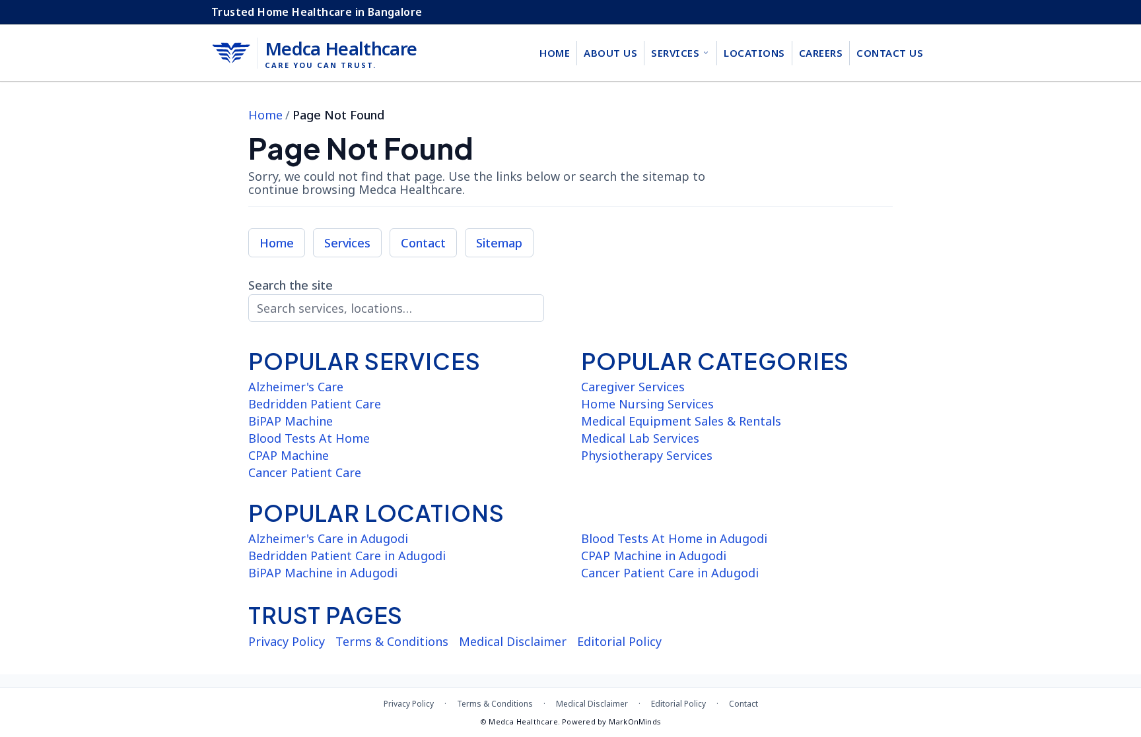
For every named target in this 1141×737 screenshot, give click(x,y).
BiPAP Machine (290, 421)
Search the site (290, 285)
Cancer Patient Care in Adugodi (670, 573)
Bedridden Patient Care (314, 404)
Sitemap (499, 243)
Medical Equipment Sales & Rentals (681, 421)
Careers (821, 52)
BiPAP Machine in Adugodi (323, 573)
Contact (423, 243)
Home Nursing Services (647, 404)
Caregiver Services (633, 387)
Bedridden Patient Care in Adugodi (347, 555)
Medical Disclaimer (513, 641)
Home (554, 52)
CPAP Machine (288, 455)
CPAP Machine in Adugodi (653, 555)
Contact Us (889, 52)
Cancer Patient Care (304, 472)
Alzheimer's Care (295, 387)
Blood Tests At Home (309, 438)
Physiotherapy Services (646, 455)
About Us (610, 52)
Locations (754, 52)
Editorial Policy (619, 641)
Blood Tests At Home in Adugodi (674, 538)
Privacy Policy (286, 641)
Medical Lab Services (640, 438)
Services (675, 52)
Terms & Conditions (391, 641)
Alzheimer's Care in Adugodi (328, 538)
